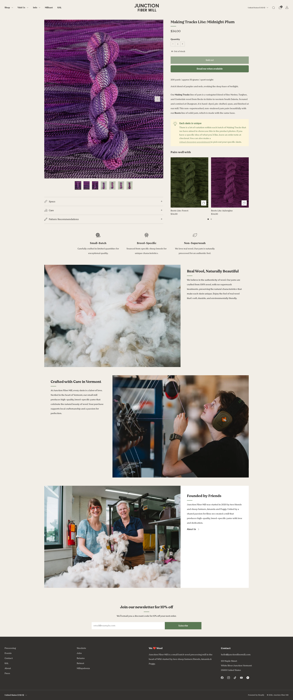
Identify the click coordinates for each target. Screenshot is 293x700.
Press (7, 673)
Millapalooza (83, 668)
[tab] (208, 219)
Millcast (49, 7)
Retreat (80, 663)
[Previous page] (170, 182)
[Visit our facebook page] (222, 677)
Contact (9, 658)
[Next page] (249, 182)
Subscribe (183, 625)
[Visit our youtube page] (241, 677)
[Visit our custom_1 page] (248, 677)
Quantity (175, 39)
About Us (191, 529)
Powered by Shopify (256, 695)
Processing (10, 648)
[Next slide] (157, 99)
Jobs (79, 653)
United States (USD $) (256, 7)
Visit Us (21, 7)
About (8, 668)
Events (8, 653)
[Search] (273, 7)
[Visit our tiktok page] (235, 677)
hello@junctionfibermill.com (236, 654)
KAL (59, 7)
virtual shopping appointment (195, 142)
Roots (178, 113)
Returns (81, 658)
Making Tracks (182, 94)
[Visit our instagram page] (228, 677)
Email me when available (210, 68)
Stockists (81, 648)
